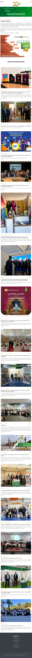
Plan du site (14, 655)
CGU (25, 655)
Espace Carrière (16, 645)
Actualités (16, 642)
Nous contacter (16, 647)
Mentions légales (20, 655)
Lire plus (2, 99)
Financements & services (16, 640)
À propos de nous (16, 638)
